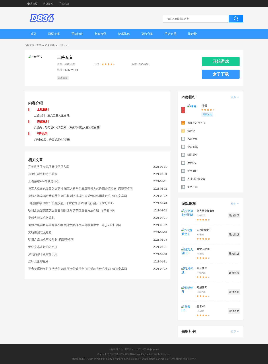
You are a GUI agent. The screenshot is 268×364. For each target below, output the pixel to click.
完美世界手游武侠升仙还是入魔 (48, 166)
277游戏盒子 (204, 229)
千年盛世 (192, 170)
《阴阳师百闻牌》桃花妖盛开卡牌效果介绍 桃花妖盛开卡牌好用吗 (71, 203)
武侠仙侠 (62, 78)
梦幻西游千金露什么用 (42, 254)
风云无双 (192, 138)
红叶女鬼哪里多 (38, 261)
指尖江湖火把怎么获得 (42, 174)
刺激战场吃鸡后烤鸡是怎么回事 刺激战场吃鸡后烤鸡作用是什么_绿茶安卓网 (77, 195)
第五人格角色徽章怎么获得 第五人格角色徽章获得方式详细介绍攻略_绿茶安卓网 (80, 188)
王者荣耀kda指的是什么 (43, 181)
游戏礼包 (124, 33)
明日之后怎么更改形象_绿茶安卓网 (51, 239)
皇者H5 (201, 306)
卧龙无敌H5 (203, 249)
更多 (234, 97)
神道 (204, 105)
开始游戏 (207, 114)
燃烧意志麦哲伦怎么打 (42, 246)
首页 (33, 33)
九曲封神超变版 (196, 178)
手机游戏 (64, 3)
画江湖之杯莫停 (196, 122)
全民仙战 (192, 146)
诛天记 (191, 130)
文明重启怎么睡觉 (40, 232)
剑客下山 (192, 186)
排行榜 (192, 33)
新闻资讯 (100, 33)
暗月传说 (202, 268)
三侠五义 (63, 45)
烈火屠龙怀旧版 (206, 210)
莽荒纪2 (192, 162)
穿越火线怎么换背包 (41, 217)
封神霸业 (192, 154)
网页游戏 (48, 3)
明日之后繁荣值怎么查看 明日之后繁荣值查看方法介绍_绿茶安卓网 (71, 210)
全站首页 (32, 3)
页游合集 (147, 33)
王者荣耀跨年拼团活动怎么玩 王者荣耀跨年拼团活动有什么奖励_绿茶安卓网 (77, 268)
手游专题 (170, 33)
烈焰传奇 (202, 287)
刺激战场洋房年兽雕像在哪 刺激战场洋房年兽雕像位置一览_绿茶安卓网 (74, 225)
